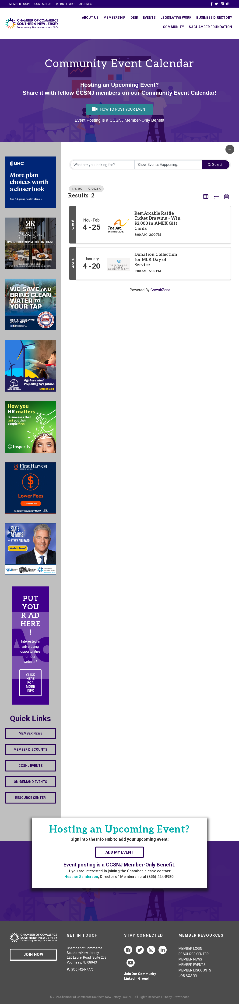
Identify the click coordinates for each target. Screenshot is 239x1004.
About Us (90, 17)
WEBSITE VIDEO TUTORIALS (74, 4)
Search (217, 164)
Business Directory (214, 17)
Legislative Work (176, 17)
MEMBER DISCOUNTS (195, 970)
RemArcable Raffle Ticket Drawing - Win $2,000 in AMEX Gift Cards (157, 221)
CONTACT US (42, 4)
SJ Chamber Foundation (210, 27)
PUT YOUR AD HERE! (30, 616)
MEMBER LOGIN (19, 4)
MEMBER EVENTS (192, 965)
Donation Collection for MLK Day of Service (155, 259)
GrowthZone (160, 290)
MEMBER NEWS (190, 959)
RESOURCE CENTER (194, 954)
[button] (229, 149)
